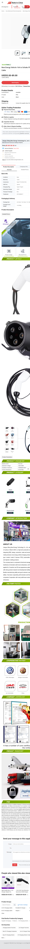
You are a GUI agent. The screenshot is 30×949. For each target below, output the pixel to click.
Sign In (4, 159)
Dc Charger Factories (24, 927)
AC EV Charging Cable (7, 908)
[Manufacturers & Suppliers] (15, 2)
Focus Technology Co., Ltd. (19, 943)
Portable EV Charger (20, 908)
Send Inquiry (15, 82)
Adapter (17, 910)
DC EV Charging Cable (7, 910)
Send (15, 864)
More (3, 937)
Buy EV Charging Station (8, 935)
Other (3, 913)
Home (3, 11)
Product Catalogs (23, 904)
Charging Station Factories (9, 927)
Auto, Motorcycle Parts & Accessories (13, 11)
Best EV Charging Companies (10, 931)
